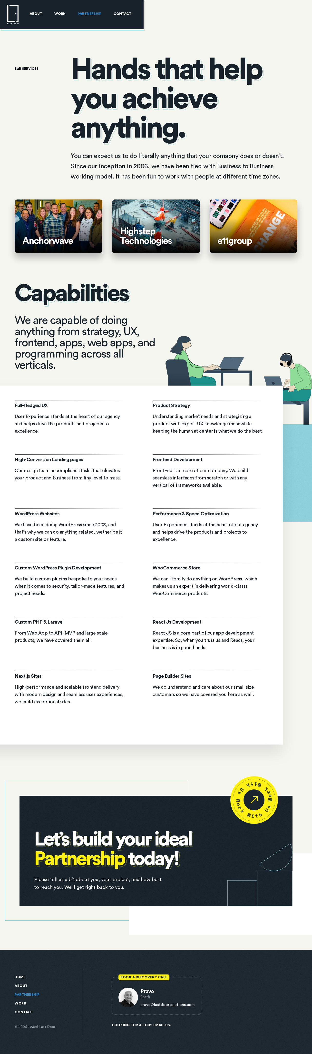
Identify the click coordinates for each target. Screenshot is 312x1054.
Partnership (89, 14)
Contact (122, 14)
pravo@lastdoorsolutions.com (167, 1005)
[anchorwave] (58, 226)
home (20, 977)
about (21, 986)
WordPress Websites (70, 529)
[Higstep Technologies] (156, 226)
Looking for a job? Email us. (141, 1025)
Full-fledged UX (70, 421)
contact (24, 1012)
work (20, 1003)
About (36, 14)
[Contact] (254, 800)
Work (60, 14)
